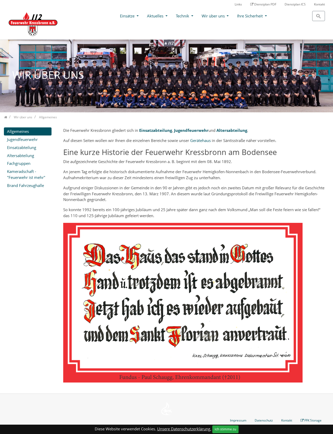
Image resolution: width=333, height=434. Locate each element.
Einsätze (128, 15)
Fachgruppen (18, 163)
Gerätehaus (200, 140)
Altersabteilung (20, 155)
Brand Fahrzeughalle (25, 185)
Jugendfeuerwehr (191, 130)
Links (238, 4)
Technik (183, 15)
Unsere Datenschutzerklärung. (184, 428)
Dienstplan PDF (265, 4)
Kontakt (319, 4)
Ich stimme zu (225, 429)
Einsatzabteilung (155, 130)
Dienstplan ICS (295, 4)
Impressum (238, 420)
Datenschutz (264, 420)
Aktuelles (155, 15)
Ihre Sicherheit (250, 15)
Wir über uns (214, 15)
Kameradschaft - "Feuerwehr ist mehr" (26, 174)
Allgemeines (18, 131)
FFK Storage (313, 420)
